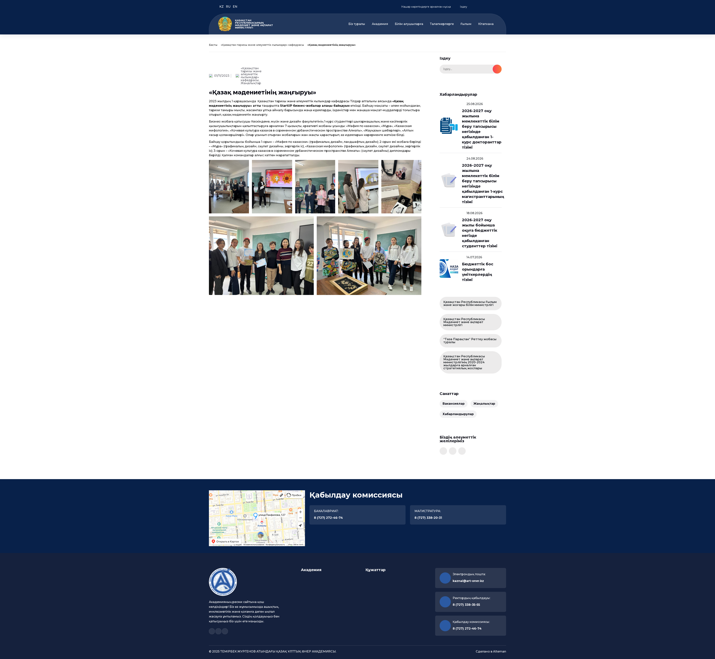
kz (221, 7)
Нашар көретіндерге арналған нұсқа (426, 6)
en (235, 7)
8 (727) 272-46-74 (328, 518)
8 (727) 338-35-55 (466, 604)
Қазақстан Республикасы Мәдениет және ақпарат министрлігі (464, 322)
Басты (213, 45)
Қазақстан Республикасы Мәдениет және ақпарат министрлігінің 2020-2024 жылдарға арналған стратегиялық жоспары (464, 362)
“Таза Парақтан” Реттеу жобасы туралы (469, 340)
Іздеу (463, 6)
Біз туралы (356, 24)
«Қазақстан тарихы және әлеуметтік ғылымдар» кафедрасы (262, 45)
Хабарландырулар (458, 414)
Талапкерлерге (442, 24)
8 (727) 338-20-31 (428, 518)
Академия (380, 24)
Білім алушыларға (409, 24)
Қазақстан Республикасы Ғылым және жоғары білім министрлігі (470, 303)
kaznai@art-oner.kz (468, 581)
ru (228, 7)
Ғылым (465, 24)
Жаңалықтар (251, 83)
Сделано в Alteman (491, 651)
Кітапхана (486, 24)
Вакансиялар (454, 403)
